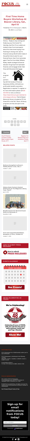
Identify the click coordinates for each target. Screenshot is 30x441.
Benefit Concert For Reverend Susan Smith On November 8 (14, 211)
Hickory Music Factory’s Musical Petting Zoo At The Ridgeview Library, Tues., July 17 (15, 189)
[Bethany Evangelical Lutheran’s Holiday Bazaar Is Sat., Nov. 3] (15, 156)
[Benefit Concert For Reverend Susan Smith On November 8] (15, 201)
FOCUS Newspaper (15, 28)
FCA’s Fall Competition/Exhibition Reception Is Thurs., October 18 (13, 233)
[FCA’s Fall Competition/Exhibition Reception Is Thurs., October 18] (15, 223)
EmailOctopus (19, 428)
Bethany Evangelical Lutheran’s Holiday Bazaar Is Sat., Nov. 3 (13, 165)
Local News (18, 30)
